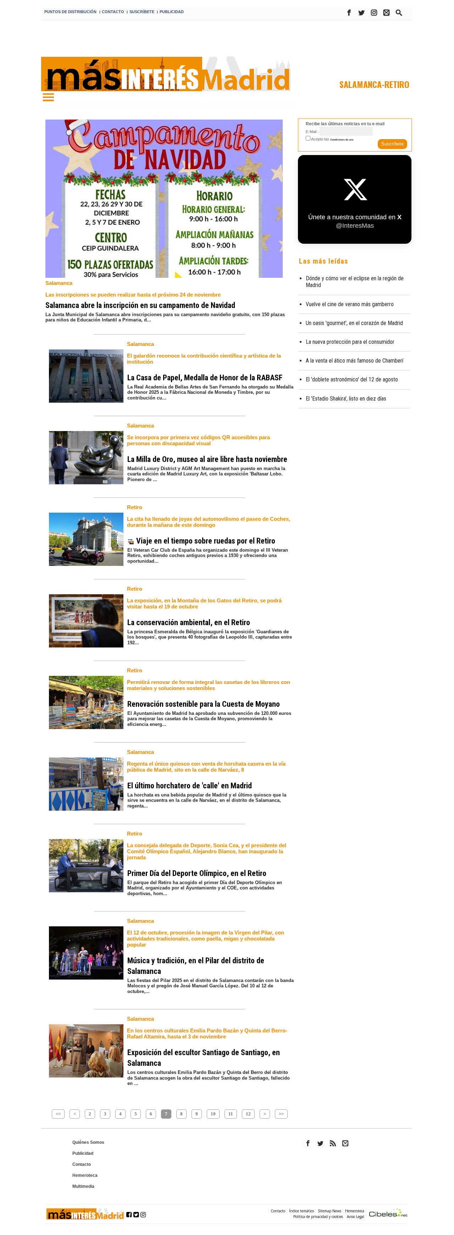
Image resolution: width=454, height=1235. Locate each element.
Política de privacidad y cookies (318, 1216)
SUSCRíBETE (141, 12)
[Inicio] (48, 97)
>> (281, 1114)
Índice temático (301, 1210)
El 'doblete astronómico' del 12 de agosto (352, 379)
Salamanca (58, 283)
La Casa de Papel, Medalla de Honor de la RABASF (204, 377)
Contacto (81, 1164)
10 (213, 1114)
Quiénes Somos (88, 1142)
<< (58, 1114)
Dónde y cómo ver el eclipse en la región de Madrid (355, 281)
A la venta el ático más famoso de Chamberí (354, 360)
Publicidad (82, 1153)
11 (230, 1114)
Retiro (134, 507)
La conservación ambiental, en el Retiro (188, 622)
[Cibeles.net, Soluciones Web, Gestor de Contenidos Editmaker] (388, 1214)
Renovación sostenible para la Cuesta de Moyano (203, 704)
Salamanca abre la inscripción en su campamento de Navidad (140, 305)
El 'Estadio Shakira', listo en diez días (346, 398)
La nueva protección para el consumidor (350, 341)
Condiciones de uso (341, 139)
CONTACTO (113, 12)
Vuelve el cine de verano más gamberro (350, 304)
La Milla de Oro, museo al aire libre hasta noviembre (207, 459)
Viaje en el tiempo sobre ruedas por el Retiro (204, 540)
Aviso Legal (355, 1216)
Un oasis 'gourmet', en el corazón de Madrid (354, 323)
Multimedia (83, 1186)
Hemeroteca (85, 1175)
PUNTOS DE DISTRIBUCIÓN (70, 12)
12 (248, 1114)
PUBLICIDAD (171, 12)
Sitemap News (329, 1210)
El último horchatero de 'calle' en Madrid (189, 785)
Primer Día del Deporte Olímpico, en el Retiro (196, 873)
